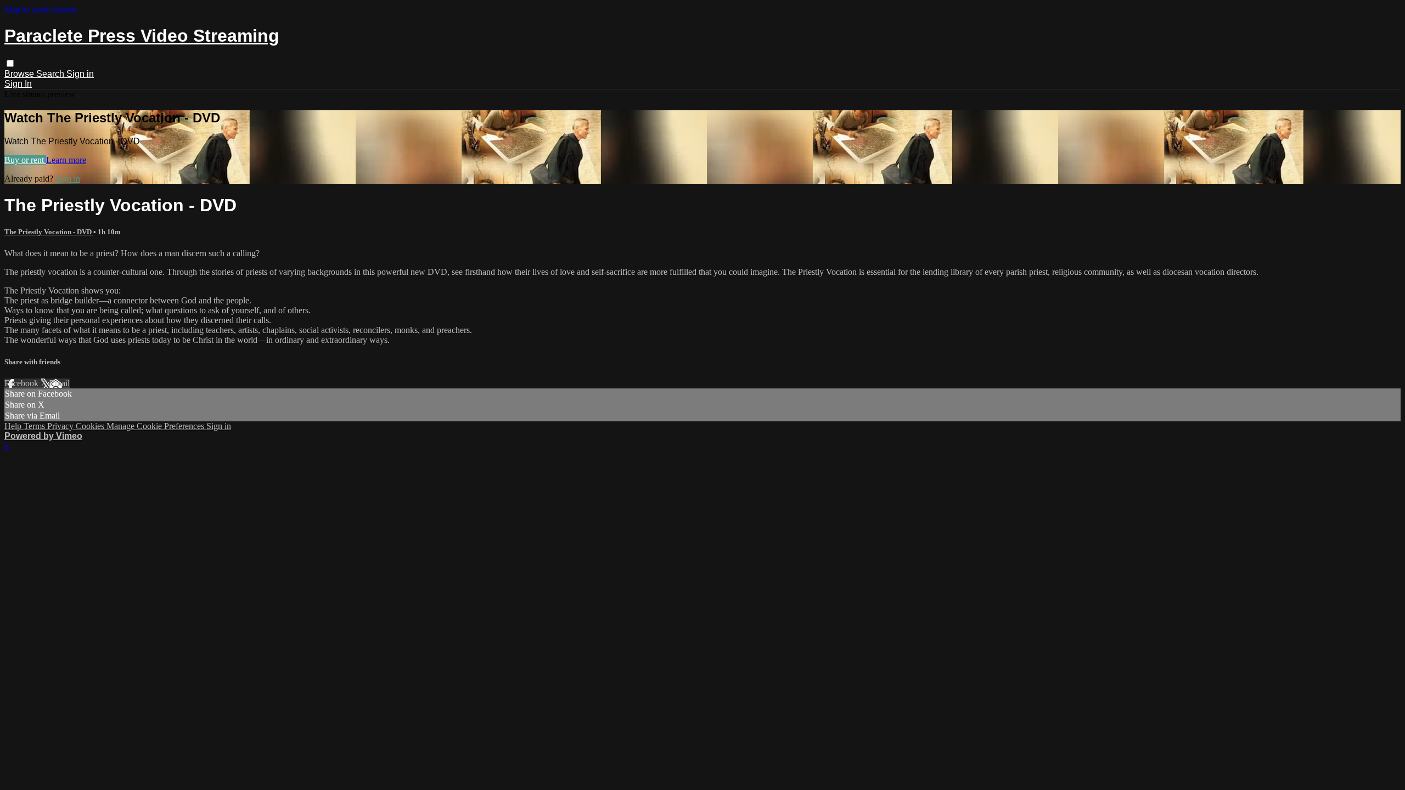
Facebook (22, 383)
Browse (20, 73)
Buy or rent (25, 160)
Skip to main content (40, 9)
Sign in (80, 73)
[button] (10, 63)
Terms (35, 426)
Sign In (18, 83)
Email (59, 383)
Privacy (61, 426)
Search (51, 73)
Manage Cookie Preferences (156, 426)
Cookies (91, 426)
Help (14, 426)
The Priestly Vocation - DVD (48, 232)
